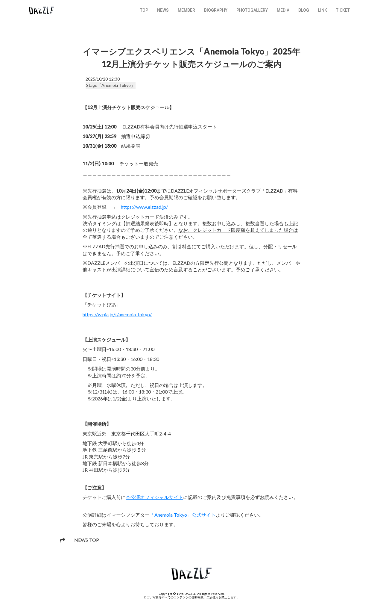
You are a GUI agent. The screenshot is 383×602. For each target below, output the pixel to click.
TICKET (343, 10)
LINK (322, 10)
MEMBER (186, 10)
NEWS (163, 10)
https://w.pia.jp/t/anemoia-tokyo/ (117, 314)
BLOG (303, 10)
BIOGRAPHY (215, 10)
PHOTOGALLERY (252, 10)
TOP (144, 10)
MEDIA (283, 10)
